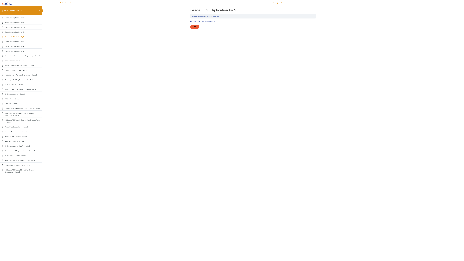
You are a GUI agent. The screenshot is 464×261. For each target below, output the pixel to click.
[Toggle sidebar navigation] (41, 10)
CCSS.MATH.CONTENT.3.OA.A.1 (202, 21)
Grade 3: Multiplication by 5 (214, 16)
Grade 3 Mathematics (13, 10)
